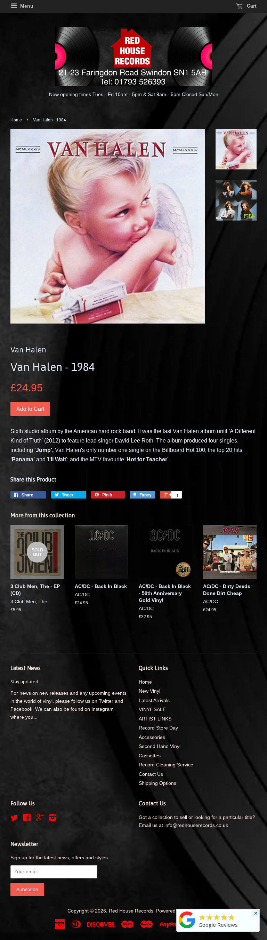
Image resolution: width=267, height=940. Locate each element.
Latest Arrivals (154, 700)
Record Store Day (158, 728)
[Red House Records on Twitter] (14, 819)
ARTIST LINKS (155, 719)
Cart (251, 5)
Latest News (25, 668)
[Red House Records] (187, 928)
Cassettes (150, 755)
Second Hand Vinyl (159, 746)
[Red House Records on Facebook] (27, 819)
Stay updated (24, 681)
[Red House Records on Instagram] (52, 819)
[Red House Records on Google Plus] (40, 819)
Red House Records (131, 911)
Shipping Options (157, 783)
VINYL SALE (152, 709)
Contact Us (151, 774)
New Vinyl (149, 691)
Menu (26, 6)
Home (16, 119)
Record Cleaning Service (166, 764)
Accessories (152, 737)
